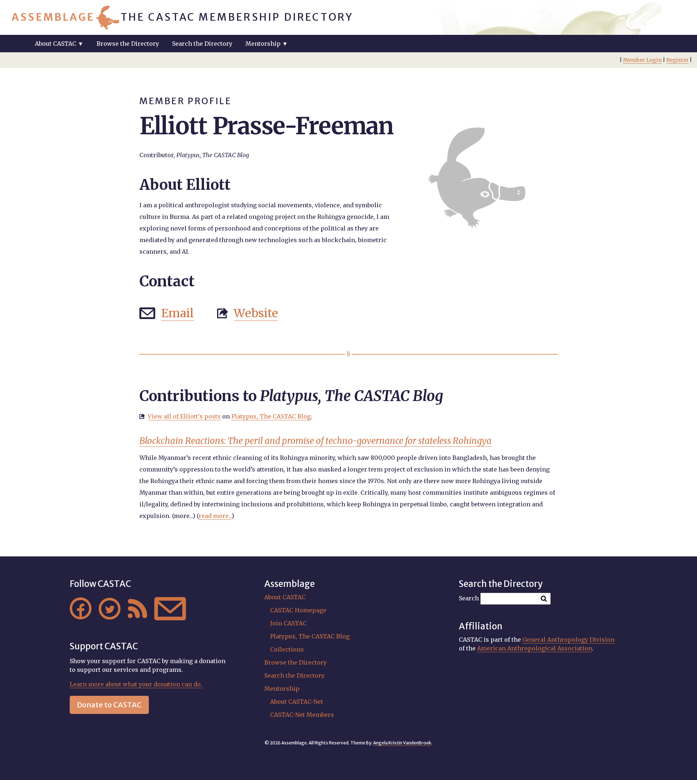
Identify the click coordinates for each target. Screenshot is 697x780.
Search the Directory (202, 43)
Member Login (642, 60)
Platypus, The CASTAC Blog (271, 416)
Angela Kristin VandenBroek (402, 743)
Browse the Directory (128, 43)
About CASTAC (285, 597)
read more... (215, 515)
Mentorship (281, 688)
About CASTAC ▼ (59, 43)
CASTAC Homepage (298, 610)
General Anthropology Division (568, 639)
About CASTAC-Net (296, 701)
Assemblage (53, 17)
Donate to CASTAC (109, 704)
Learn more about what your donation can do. (136, 684)
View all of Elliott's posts (184, 416)
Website (256, 313)
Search (469, 598)
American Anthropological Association (534, 648)
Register (677, 60)
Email (177, 313)
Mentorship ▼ (266, 43)
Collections (287, 649)
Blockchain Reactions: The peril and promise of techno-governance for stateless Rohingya (315, 440)
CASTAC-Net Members (302, 714)
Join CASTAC (288, 623)
